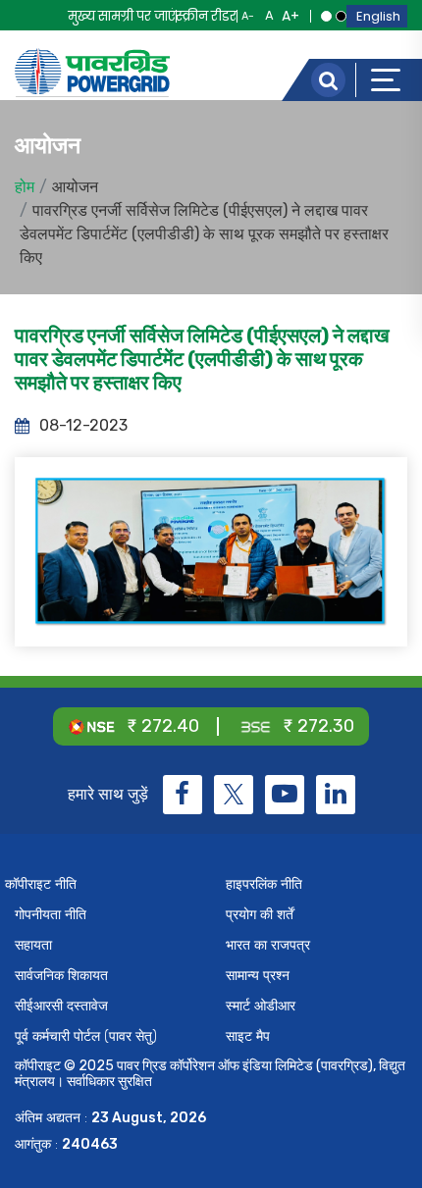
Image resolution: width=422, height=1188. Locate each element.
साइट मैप (248, 1036)
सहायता (33, 945)
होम (24, 187)
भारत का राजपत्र (268, 945)
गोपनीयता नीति (50, 914)
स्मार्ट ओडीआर (260, 1006)
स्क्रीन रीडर (206, 16)
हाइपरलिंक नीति (264, 884)
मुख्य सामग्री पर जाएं (122, 16)
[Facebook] (182, 794)
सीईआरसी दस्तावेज (61, 1006)
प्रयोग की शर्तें (259, 914)
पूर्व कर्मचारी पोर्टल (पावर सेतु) (86, 1036)
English (378, 16)
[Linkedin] (335, 794)
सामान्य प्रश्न (258, 975)
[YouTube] (284, 794)
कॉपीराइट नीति (41, 884)
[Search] (328, 80)
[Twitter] (233, 794)
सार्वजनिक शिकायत (61, 975)
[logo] (92, 72)
